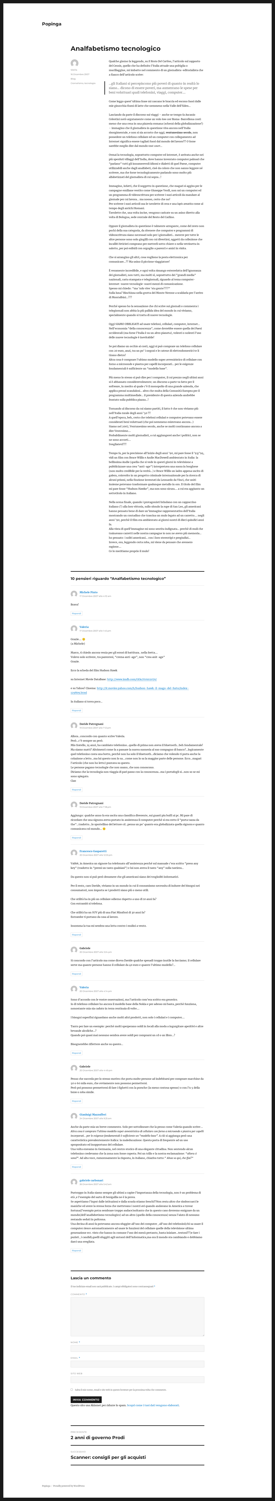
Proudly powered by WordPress (69, 1486)
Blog (73, 78)
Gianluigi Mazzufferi (93, 1114)
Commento (79, 1294)
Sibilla (74, 70)
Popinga (51, 24)
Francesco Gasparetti (93, 851)
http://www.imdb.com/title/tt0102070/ (132, 679)
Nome (75, 1342)
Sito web (76, 1373)
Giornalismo (77, 83)
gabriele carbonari (91, 1180)
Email (75, 1358)
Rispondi (76, 613)
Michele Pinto (89, 592)
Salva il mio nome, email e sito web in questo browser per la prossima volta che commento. (120, 1390)
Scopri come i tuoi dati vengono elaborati (153, 1405)
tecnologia (89, 83)
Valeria (84, 627)
